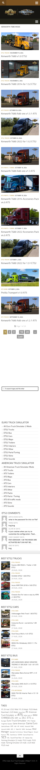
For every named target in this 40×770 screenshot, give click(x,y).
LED (12, 729)
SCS (3, 737)
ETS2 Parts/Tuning (12, 452)
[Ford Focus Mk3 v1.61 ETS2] (5, 634)
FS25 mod (5, 745)
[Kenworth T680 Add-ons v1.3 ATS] (20, 156)
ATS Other (8, 490)
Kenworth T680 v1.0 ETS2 (14, 56)
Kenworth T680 (29, 726)
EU (33, 718)
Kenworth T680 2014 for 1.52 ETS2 (18, 84)
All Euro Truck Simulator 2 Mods (17, 426)
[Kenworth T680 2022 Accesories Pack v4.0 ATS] (20, 217)
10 (21, 331)
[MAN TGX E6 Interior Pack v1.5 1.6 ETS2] (5, 693)
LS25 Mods (13, 712)
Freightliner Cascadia (6, 724)
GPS (11, 726)
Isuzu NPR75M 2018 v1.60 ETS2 (24, 585)
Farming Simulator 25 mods (16, 743)
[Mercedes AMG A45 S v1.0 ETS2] (5, 684)
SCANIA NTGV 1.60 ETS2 (21, 576)
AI (27, 711)
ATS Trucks (5, 110)
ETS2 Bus (8, 433)
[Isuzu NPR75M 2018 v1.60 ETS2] (5, 585)
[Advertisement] (20, 361)
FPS (28, 721)
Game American (19, 724)
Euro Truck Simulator (16, 720)
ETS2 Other (8, 449)
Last (20, 336)
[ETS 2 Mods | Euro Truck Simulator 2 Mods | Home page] (20, 12)
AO (16, 715)
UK (23, 738)
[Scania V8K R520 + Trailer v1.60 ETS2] (5, 565)
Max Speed (28, 729)
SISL (8, 738)
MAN (23, 729)
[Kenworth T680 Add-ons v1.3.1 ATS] (20, 98)
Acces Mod (22, 712)
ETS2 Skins (8, 456)
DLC (24, 717)
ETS (29, 717)
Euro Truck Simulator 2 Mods (20, 761)
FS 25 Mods (23, 709)
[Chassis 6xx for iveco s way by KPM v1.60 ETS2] (5, 595)
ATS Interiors (9, 486)
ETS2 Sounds (9, 459)
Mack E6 (18, 729)
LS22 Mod (14, 709)
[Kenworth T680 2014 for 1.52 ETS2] (20, 69)
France (33, 721)
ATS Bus (7, 480)
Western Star (28, 738)
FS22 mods (27, 740)
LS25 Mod (31, 743)
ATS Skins (4, 289)
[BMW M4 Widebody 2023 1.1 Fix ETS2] (5, 643)
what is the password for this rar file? (23, 520)
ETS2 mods (6, 761)
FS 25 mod (5, 709)
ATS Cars (7, 483)
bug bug (12, 525)
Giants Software (5, 726)
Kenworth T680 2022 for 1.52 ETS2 (18, 141)
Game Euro (31, 723)
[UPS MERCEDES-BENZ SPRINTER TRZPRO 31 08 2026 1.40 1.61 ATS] (5, 662)
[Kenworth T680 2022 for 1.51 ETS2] (20, 248)
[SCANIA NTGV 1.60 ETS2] (5, 576)
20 (27, 331)
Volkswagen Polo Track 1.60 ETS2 (24, 614)
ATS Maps (8, 477)
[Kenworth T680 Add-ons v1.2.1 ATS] (20, 305)
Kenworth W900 (5, 729)
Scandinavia (13, 735)
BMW (35, 715)
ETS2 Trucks (5, 53)
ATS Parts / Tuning (7, 167)
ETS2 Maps (8, 439)
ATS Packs (8, 493)
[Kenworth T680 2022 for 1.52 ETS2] (20, 126)
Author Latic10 (28, 715)
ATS (20, 715)
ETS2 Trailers (9, 442)
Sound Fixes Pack (16, 738)
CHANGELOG (7, 717)
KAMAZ (22, 726)
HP (18, 726)
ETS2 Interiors (10, 446)
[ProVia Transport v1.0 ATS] (20, 278)
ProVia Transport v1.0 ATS (14, 292)
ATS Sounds (9, 506)
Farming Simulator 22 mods (11, 740)
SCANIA (20, 735)
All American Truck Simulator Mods (19, 467)
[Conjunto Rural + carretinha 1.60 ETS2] (5, 623)
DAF (16, 718)
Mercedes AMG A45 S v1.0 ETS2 (24, 684)
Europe (3, 721)
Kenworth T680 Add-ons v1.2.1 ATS (19, 320)
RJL (8, 735)
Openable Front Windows (16, 732)
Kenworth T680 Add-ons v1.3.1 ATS (19, 113)
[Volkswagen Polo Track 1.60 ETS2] (5, 614)
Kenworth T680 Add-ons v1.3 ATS (18, 171)
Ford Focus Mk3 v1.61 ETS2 (22, 634)
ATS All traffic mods (12, 499)
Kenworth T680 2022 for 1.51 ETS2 (18, 263)
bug (10, 548)
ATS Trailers (9, 473)
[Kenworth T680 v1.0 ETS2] (20, 41)
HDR (15, 726)
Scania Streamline (28, 735)
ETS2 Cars (8, 436)
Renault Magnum (28, 732)
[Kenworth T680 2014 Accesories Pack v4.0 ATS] (20, 184)
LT (14, 729)
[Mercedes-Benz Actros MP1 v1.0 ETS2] (5, 673)
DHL (20, 718)
